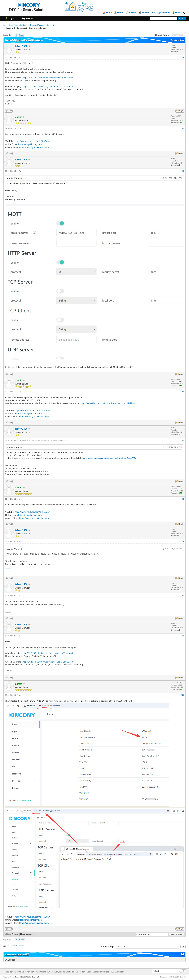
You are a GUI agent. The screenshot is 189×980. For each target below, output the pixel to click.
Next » (21, 35)
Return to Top (68, 972)
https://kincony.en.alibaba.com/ (34, 147)
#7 (183, 541)
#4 (183, 392)
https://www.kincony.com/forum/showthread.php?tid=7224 (108, 403)
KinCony (15, 977)
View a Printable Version (15, 946)
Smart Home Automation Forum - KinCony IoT (43, 972)
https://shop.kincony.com (30, 144)
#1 (183, 57)
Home (109, 12)
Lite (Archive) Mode (83, 972)
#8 (183, 596)
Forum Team (9, 972)
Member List (148, 12)
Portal (120, 12)
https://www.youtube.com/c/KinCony (32, 141)
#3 (183, 171)
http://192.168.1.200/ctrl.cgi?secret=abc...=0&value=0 (48, 77)
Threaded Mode (177, 40)
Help (177, 12)
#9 (183, 636)
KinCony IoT (34, 977)
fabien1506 (21, 46)
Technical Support (37, 25)
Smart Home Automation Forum (15, 25)
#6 (183, 499)
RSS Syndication (117, 972)
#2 (183, 128)
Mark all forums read (101, 972)
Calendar (165, 12)
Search (132, 12)
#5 (183, 440)
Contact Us (19, 972)
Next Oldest (12, 934)
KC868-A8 (50, 25)
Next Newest (26, 934)
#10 (182, 695)
